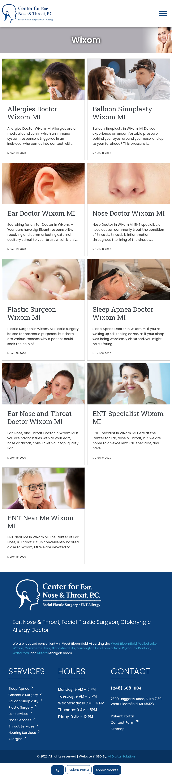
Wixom (18, 648)
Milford (42, 653)
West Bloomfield (124, 643)
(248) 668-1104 (126, 688)
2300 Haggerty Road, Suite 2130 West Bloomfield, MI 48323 (136, 701)
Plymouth (129, 648)
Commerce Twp (37, 648)
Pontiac (144, 648)
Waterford (21, 653)
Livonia (107, 648)
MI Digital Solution (121, 756)
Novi (117, 648)
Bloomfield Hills (63, 648)
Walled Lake (147, 643)
